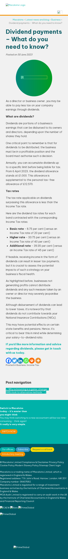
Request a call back (42, 449)
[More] (38, 361)
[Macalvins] (15, 5)
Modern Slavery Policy (27, 465)
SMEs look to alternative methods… (26, 392)
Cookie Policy (7, 465)
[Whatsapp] (26, 361)
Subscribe (23, 449)
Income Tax (33, 365)
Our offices (7, 449)
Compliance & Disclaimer (35, 462)
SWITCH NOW (9, 431)
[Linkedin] (20, 361)
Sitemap (43, 465)
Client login (55, 465)
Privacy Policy (56, 462)
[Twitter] (14, 361)
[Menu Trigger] (59, 12)
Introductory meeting (12, 454)
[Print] (32, 361)
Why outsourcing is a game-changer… (27, 389)
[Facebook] (9, 361)
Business (21, 365)
